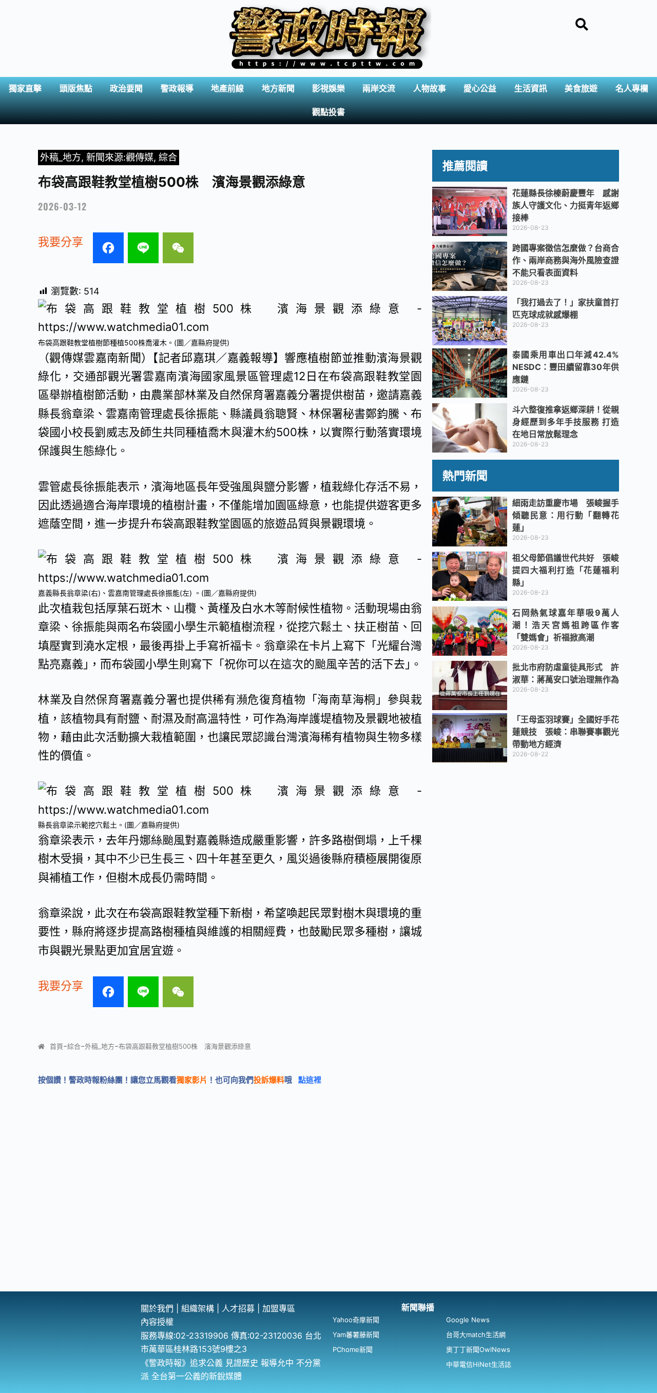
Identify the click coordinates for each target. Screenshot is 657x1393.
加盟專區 (278, 1308)
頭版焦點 (76, 88)
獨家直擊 (25, 88)
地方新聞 (278, 88)
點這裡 (309, 1080)
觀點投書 (328, 112)
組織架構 (197, 1308)
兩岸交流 (378, 88)
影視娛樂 (328, 88)
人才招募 (239, 1308)
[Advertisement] (328, 1214)
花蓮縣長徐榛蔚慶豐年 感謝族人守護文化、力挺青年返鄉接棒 (565, 205)
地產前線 (227, 88)
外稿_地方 (60, 157)
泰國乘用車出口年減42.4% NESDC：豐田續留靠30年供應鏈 (569, 366)
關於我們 (158, 1308)
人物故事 (429, 88)
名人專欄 (631, 88)
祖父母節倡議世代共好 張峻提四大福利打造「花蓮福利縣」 (565, 570)
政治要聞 (126, 88)
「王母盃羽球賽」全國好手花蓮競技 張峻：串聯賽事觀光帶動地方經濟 (565, 731)
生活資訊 (530, 88)
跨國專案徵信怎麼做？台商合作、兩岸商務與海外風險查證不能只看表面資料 (565, 260)
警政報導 (177, 88)
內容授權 (157, 1322)
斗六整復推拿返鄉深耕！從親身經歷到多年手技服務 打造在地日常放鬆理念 (565, 421)
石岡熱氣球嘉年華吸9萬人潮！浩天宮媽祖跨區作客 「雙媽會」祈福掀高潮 (569, 624)
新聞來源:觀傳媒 (119, 157)
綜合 (168, 157)
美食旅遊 (581, 88)
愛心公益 (479, 88)
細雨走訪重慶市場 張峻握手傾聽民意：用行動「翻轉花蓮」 (565, 515)
